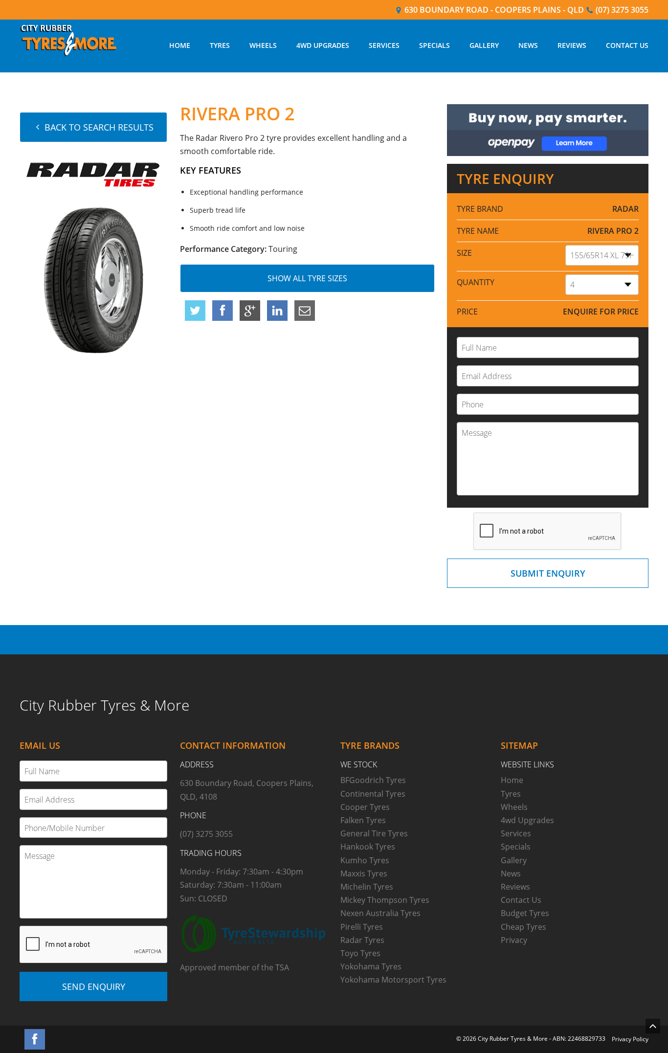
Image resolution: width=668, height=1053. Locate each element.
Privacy (514, 940)
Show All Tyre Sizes (307, 278)
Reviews (571, 45)
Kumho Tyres (364, 860)
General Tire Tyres (374, 833)
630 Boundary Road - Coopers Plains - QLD (493, 9)
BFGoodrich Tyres (373, 780)
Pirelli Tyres (361, 926)
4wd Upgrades (322, 45)
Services (384, 45)
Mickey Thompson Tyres (384, 900)
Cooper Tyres (365, 807)
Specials (434, 45)
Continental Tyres (372, 793)
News (528, 45)
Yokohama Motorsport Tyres (393, 979)
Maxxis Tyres (363, 873)
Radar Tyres (362, 940)
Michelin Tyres (366, 886)
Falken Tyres (363, 820)
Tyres (220, 45)
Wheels (263, 45)
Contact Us (627, 45)
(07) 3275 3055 (621, 9)
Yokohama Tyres (370, 966)
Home (179, 45)
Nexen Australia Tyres (380, 913)
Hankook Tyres (367, 846)
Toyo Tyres (360, 953)
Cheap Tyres (523, 926)
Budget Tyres (525, 913)
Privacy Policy (630, 1039)
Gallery (484, 45)
